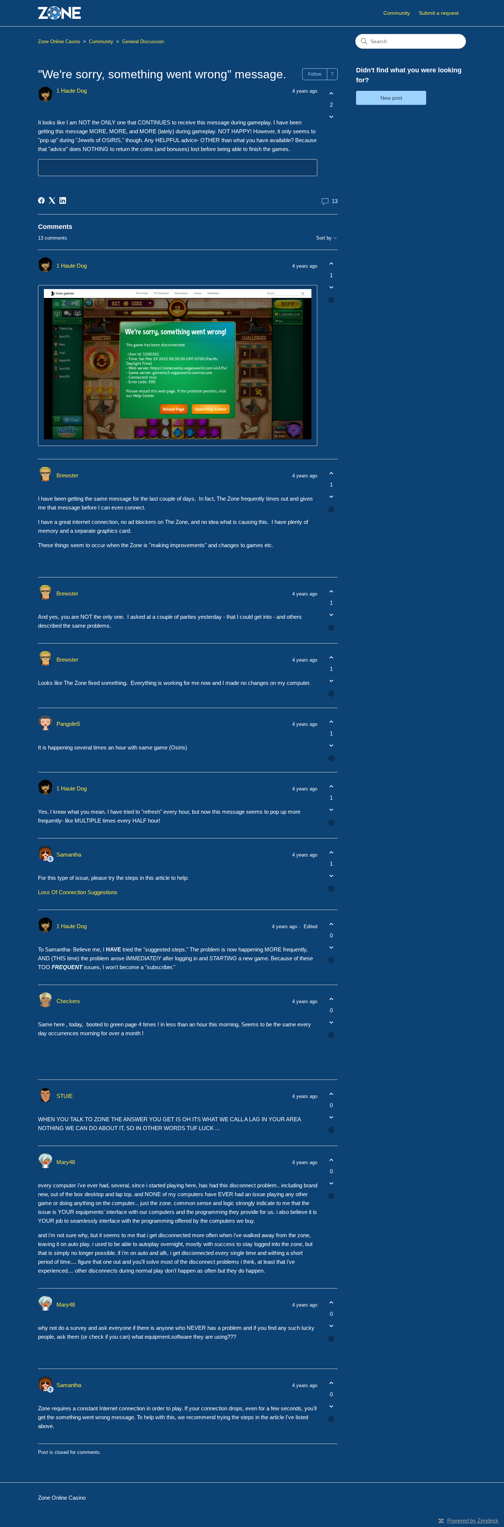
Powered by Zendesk (472, 1520)
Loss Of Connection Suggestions (77, 892)
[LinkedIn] (62, 200)
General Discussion (143, 41)
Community (396, 13)
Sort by (324, 238)
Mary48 (65, 1162)
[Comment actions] (331, 300)
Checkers (68, 1001)
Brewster (67, 475)
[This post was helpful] (331, 93)
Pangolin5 (68, 724)
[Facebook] (41, 200)
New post (391, 98)
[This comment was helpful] (331, 263)
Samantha (68, 854)
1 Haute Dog (71, 90)
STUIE (64, 1096)
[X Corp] (52, 200)
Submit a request (439, 13)
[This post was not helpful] (331, 116)
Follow (314, 74)
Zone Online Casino (59, 41)
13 (334, 201)
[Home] (59, 13)
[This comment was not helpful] (331, 287)
